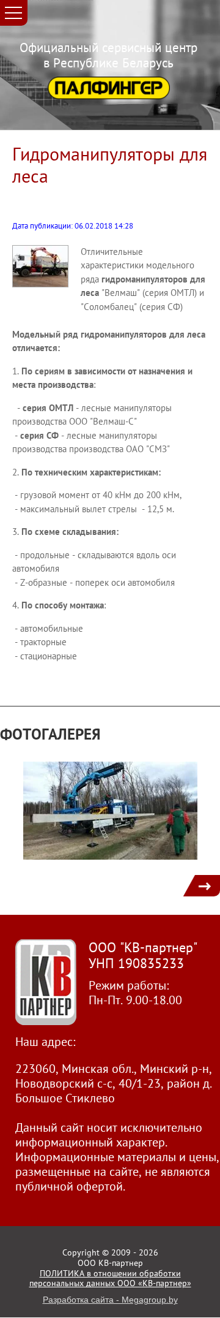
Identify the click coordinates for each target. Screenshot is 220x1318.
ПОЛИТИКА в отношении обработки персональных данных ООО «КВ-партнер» (110, 1278)
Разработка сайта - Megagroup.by (110, 1300)
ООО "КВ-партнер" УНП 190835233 (143, 955)
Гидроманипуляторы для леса (109, 164)
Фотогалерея (50, 734)
